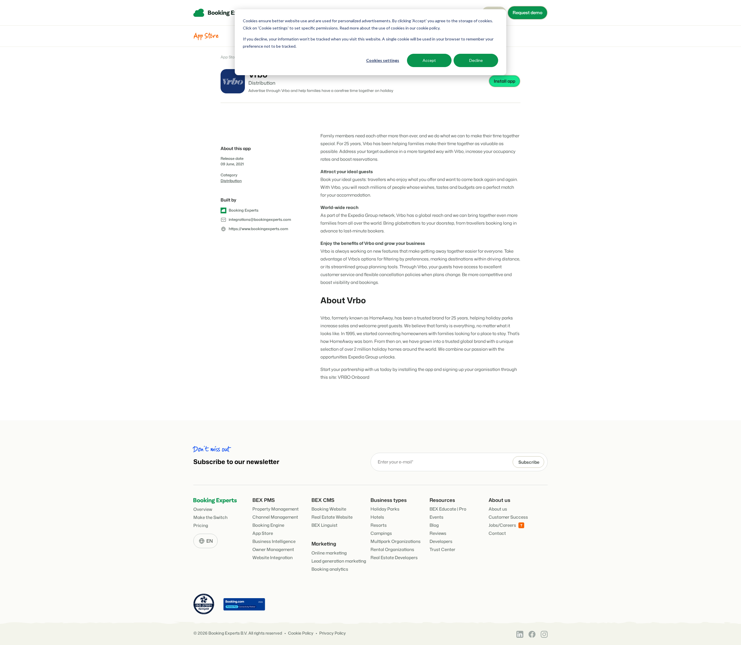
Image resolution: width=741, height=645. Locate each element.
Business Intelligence (274, 541)
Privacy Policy (332, 633)
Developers (441, 541)
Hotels (377, 517)
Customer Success (508, 517)
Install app (504, 81)
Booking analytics (329, 569)
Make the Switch (210, 517)
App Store (229, 57)
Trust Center (442, 549)
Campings (381, 533)
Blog (434, 525)
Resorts (378, 525)
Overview (202, 509)
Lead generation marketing (338, 561)
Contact (497, 533)
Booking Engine (268, 525)
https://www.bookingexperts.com (258, 228)
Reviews (438, 533)
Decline (476, 60)
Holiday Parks (384, 509)
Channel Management (275, 517)
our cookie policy (424, 27)
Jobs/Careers (502, 525)
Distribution (231, 180)
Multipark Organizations (395, 541)
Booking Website (328, 509)
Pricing (200, 525)
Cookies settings (382, 60)
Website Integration (272, 558)
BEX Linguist (324, 525)
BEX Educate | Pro (448, 509)
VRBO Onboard (353, 377)
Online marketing (329, 553)
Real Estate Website (332, 517)
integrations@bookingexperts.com (260, 219)
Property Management (275, 509)
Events (436, 517)
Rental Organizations (392, 549)
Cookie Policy (300, 633)
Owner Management (273, 549)
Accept (429, 60)
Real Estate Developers (394, 558)
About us (498, 509)
